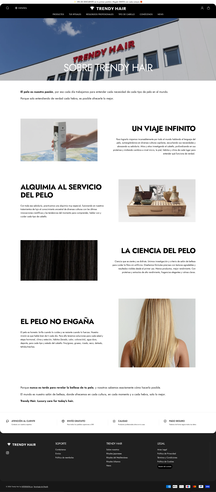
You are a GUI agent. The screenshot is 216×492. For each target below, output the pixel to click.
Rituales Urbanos (113, 461)
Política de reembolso (64, 457)
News (108, 465)
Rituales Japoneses (114, 453)
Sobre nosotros (112, 449)
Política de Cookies (165, 461)
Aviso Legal (162, 449)
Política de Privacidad (166, 453)
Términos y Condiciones (167, 457)
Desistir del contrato (164, 466)
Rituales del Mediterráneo (117, 457)
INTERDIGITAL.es (27, 487)
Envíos (58, 453)
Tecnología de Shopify (41, 487)
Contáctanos (60, 449)
